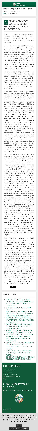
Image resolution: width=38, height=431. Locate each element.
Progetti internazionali (18, 9)
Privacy (4, 378)
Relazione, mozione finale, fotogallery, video (17, 390)
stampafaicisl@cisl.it (15, 376)
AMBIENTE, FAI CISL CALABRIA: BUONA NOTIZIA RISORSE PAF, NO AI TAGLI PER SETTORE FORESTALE (19, 326)
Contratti (6, 9)
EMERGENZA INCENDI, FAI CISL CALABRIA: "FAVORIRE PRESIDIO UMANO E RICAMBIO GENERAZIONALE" (20, 320)
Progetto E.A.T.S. (14, 12)
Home (5, 14)
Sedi (5, 12)
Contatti (29, 9)
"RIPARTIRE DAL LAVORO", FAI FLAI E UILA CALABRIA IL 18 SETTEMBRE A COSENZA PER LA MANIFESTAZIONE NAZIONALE (19, 314)
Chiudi (19, 425)
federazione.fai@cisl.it (12, 374)
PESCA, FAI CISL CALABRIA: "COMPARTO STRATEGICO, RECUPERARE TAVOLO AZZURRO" (19, 353)
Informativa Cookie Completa (19, 428)
